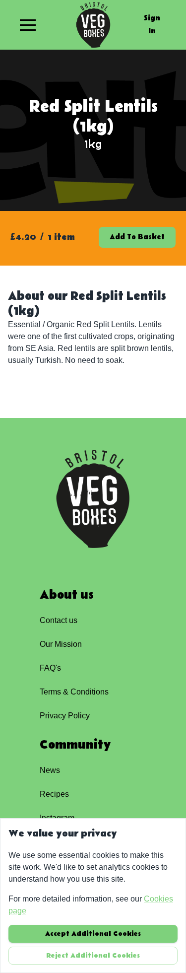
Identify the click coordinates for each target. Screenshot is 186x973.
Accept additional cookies (93, 933)
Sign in (152, 24)
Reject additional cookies (93, 955)
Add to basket (137, 237)
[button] (28, 25)
